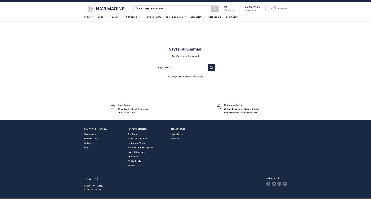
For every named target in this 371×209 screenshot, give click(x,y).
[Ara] (215, 9)
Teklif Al (175, 138)
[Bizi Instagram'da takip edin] (279, 184)
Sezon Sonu (232, 17)
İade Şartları (133, 156)
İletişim (131, 165)
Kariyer (87, 143)
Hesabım (249, 10)
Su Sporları (131, 17)
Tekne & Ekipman (174, 17)
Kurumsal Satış (91, 138)
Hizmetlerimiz (177, 134)
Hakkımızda (90, 134)
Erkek (100, 17)
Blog (86, 147)
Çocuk (115, 17)
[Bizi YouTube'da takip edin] (285, 184)
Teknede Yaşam (153, 17)
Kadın (87, 17)
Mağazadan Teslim (137, 143)
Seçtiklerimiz (214, 17)
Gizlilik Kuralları (135, 161)
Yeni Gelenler (197, 17)
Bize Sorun (133, 134)
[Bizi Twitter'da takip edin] (274, 184)
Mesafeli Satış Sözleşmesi (140, 147)
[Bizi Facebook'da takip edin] (268, 184)
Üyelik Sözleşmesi (136, 152)
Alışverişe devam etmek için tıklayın (185, 76)
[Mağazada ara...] (211, 67)
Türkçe (88, 179)
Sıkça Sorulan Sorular (138, 138)
